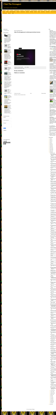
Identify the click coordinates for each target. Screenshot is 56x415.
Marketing (31, 11)
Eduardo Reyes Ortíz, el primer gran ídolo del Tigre (9, 36)
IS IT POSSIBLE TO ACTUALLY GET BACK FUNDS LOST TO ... (52, 127)
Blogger (33, 409)
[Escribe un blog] (25, 67)
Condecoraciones (16, 10)
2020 (50, 144)
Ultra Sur (9, 13)
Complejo (11, 10)
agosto (51, 394)
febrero (51, 401)
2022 (50, 142)
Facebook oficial (6, 30)
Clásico (8, 10)
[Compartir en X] (26, 67)
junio (51, 396)
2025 (50, 138)
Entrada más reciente (17, 93)
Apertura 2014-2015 (19, 68)
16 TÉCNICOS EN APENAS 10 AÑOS (53, 197)
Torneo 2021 (43, 11)
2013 (50, 404)
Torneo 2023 (47, 11)
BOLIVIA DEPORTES (53, 46)
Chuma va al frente (53, 235)
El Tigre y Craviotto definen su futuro (53, 361)
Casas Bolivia (52, 117)
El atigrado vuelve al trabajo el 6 (53, 228)
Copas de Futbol (52, 109)
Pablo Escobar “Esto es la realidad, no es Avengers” (7, 82)
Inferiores (18, 11)
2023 (50, 141)
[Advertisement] (30, 21)
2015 (50, 150)
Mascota (35, 11)
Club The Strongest (12, 4)
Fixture (49, 10)
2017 (50, 148)
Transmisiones (5, 13)
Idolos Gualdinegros (12, 11)
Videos (13, 13)
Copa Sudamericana (34, 10)
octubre (51, 391)
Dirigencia (45, 10)
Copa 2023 (21, 10)
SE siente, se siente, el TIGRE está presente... (52, 135)
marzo (51, 400)
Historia (7, 11)
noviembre (52, 390)
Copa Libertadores (27, 10)
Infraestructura (23, 11)
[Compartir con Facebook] (27, 67)
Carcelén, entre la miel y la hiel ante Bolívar (9, 96)
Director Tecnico (40, 10)
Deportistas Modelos (53, 80)
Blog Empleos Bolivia (53, 70)
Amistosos (4, 10)
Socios (39, 11)
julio (51, 395)
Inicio (31, 93)
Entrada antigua (43, 93)
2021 (50, 143)
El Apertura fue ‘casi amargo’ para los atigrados (53, 318)
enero (51, 402)
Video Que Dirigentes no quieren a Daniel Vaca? (9, 69)
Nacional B (51, 30)
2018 (50, 147)
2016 (50, 149)
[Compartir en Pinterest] (28, 67)
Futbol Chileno (52, 98)
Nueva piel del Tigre (53, 319)
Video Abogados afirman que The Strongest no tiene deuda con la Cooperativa (7, 63)
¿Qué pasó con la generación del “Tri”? (9, 106)
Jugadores (27, 11)
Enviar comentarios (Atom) (21, 94)
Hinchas (4, 11)
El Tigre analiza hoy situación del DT (53, 174)
